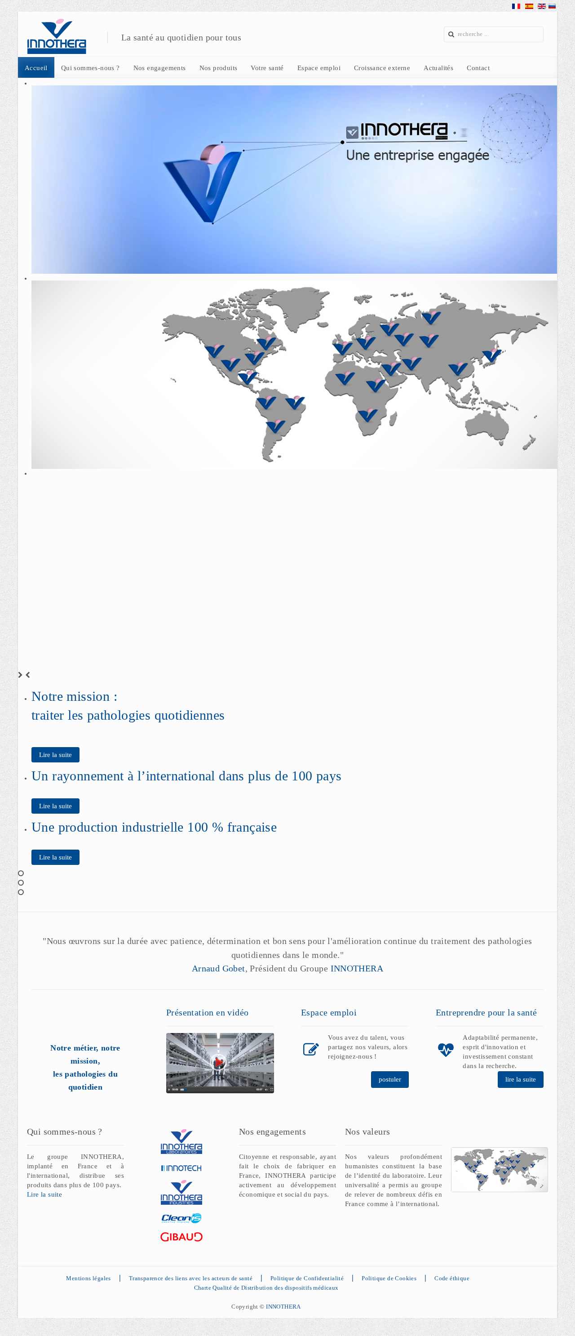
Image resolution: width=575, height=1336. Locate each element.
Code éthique (451, 1278)
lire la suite (520, 1079)
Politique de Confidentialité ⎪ (316, 1278)
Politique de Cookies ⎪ (398, 1278)
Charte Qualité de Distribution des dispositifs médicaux (266, 1287)
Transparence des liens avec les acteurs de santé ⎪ (199, 1278)
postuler (390, 1079)
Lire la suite (55, 754)
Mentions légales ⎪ (96, 1278)
